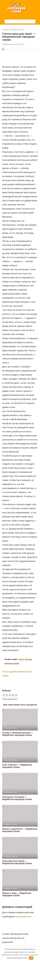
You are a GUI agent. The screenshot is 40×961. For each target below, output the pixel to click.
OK (31, 958)
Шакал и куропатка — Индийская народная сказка (19, 830)
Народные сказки (17, 29)
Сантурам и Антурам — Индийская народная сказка (17, 798)
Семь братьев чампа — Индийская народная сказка (17, 862)
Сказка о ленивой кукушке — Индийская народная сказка (17, 733)
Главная (5, 29)
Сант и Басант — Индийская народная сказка (17, 766)
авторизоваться (23, 916)
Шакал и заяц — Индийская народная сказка (16, 894)
